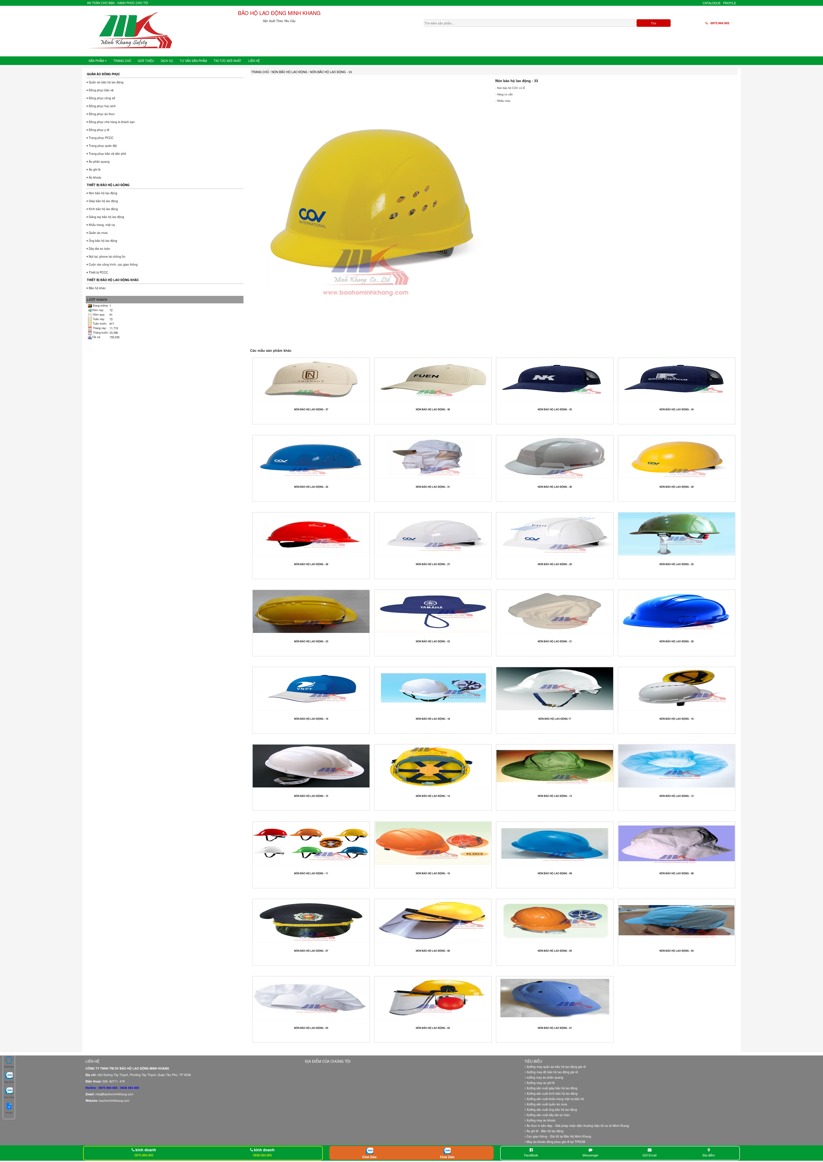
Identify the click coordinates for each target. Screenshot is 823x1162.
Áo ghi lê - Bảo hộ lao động (544, 1131)
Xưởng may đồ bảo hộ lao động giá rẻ (552, 1072)
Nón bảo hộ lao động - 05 (555, 951)
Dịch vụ (167, 61)
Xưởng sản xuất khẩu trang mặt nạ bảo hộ (555, 1099)
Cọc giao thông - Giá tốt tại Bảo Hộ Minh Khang (558, 1136)
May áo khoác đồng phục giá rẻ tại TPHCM (555, 1141)
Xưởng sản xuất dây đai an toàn (548, 1115)
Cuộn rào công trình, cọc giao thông (113, 264)
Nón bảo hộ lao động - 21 (555, 641)
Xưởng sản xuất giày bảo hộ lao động (551, 1088)
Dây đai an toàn (99, 248)
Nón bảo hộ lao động (102, 193)
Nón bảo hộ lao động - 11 (311, 873)
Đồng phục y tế (98, 130)
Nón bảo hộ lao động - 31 (433, 487)
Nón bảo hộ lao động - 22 (433, 641)
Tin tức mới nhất (227, 61)
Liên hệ (254, 61)
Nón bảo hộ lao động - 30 (555, 487)
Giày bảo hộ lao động (103, 201)
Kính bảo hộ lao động (103, 209)
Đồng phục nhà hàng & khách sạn (111, 122)
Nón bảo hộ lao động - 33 (516, 80)
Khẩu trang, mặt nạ (101, 225)
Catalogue (712, 3)
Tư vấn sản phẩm (193, 61)
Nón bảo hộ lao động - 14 (433, 796)
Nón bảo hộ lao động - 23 (311, 641)
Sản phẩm (97, 61)
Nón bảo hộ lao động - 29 (676, 487)
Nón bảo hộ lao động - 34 (676, 409)
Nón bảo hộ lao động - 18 (433, 719)
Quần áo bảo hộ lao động (105, 82)
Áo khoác (94, 177)
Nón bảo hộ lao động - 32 (311, 487)
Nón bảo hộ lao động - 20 (676, 641)
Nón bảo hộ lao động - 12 (676, 796)
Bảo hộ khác (97, 288)
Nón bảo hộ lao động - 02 (433, 1028)
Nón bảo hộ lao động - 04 (676, 951)
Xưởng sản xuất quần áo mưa (546, 1104)
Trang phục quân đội (102, 145)
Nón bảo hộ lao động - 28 (311, 564)
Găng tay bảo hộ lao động (106, 217)
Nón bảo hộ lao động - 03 (311, 1028)
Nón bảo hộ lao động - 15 (311, 796)
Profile (729, 3)
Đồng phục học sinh (102, 106)
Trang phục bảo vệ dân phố (107, 153)
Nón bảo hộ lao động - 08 (676, 873)
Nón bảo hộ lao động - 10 (433, 873)
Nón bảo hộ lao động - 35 (555, 409)
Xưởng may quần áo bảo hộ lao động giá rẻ (556, 1066)
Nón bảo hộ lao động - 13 (555, 796)
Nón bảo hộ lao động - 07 (311, 951)
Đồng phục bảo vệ (101, 90)
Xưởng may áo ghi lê (540, 1083)
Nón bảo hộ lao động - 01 (555, 1028)
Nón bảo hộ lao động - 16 (676, 719)
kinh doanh (145, 1150)
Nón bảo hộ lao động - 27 (433, 564)
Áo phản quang (99, 161)
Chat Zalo (369, 1157)
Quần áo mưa (98, 232)
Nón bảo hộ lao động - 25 (676, 564)
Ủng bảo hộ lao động (102, 240)
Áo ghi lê (94, 169)
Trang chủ (122, 61)
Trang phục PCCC (100, 137)
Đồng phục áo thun (101, 114)
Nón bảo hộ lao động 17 (554, 719)
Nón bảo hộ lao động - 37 (311, 409)
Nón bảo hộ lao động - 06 (433, 951)
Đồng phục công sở (101, 98)
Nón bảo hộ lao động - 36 (433, 409)
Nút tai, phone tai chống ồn (106, 256)
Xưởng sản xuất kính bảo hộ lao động (552, 1093)
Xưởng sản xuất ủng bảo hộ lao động (551, 1109)
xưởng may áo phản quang (544, 1077)
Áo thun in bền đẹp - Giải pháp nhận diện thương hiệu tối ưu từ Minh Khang (577, 1125)
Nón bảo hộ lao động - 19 (311, 719)
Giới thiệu (146, 61)
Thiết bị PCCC (98, 272)
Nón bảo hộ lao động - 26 (555, 564)
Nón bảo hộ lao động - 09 (555, 873)
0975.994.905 (718, 23)
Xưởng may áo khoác (541, 1120)
